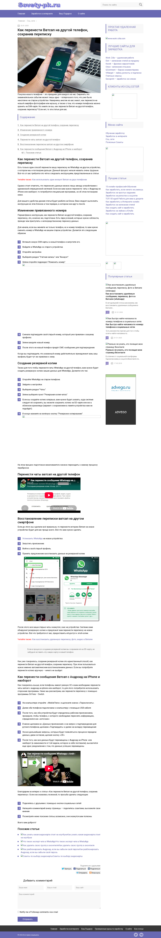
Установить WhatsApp (32, 538)
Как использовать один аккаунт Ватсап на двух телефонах (59, 179)
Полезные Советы (114, 142)
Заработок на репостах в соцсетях (122, 195)
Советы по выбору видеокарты (68, 856)
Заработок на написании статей (120, 205)
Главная (21, 13)
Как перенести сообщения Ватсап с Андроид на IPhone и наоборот (50, 149)
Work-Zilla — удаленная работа (120, 58)
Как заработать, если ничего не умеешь (124, 189)
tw (136, 935)
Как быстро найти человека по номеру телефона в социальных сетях (124, 325)
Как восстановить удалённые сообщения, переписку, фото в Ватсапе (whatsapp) (120, 296)
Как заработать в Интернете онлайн (122, 202)
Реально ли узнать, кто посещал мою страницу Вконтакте (124, 351)
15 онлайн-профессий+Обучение (121, 186)
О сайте (81, 13)
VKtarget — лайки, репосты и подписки (123, 73)
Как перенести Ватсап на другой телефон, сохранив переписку (48, 125)
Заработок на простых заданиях (120, 192)
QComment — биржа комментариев (122, 70)
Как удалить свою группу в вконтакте (76, 845)
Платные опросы (114, 76)
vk (141, 935)
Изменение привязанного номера (35, 130)
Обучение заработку (115, 133)
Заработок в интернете (42, 13)
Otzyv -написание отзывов (118, 67)
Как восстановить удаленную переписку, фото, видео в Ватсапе (62, 639)
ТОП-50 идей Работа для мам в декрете (124, 199)
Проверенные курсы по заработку (109, 929)
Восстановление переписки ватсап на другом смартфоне (46, 144)
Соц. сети (110, 139)
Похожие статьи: (31, 152)
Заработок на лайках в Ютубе (119, 211)
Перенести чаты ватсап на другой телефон (39, 139)
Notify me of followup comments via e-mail (39, 912)
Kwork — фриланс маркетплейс (120, 64)
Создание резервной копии (32, 135)
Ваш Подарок (65, 13)
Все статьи (138, 929)
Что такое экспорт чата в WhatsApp (72, 841)
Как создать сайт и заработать (120, 208)
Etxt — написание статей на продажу (122, 61)
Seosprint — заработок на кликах (121, 79)
